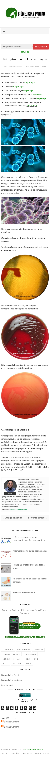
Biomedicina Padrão (34, 749)
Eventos (16, 654)
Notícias (6, 659)
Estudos (25, 52)
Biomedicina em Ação (11, 680)
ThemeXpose (27, 753)
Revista (6, 664)
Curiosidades (8, 650)
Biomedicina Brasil (10, 675)
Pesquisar (41, 47)
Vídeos (29, 664)
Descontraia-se (23, 650)
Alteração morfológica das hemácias (30, 550)
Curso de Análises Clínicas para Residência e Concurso (25, 612)
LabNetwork (7, 685)
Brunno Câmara (11, 721)
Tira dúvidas (17, 664)
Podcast (26, 659)
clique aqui (29, 82)
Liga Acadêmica (30, 654)
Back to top (41, 753)
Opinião (16, 659)
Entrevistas (38, 650)
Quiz (36, 659)
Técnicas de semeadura (24, 592)
